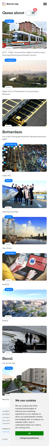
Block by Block (8, 384)
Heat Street (7, 232)
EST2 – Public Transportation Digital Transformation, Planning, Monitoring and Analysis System (23, 38)
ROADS (7, 305)
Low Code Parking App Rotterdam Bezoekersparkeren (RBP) (24, 132)
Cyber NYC (9, 160)
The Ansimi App (8, 358)
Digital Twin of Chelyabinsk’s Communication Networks (20, 77)
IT (33, 13)
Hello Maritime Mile (10, 196)
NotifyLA (8, 269)
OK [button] (29, 433)
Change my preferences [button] (29, 438)
